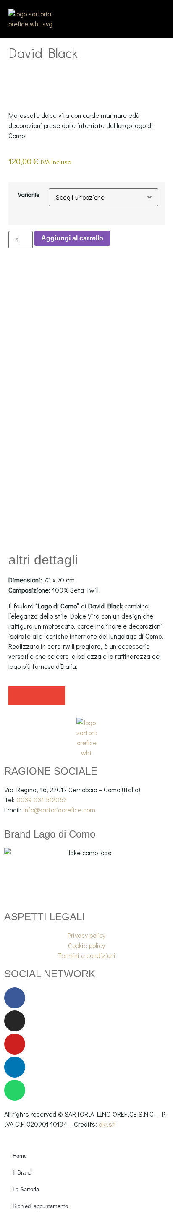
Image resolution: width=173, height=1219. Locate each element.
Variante (28, 195)
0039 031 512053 (41, 799)
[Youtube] (14, 1044)
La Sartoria (26, 1189)
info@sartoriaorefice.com (59, 809)
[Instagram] (14, 1020)
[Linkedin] (14, 1067)
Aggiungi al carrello (72, 238)
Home (20, 1156)
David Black (43, 52)
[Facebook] (14, 997)
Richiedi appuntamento (40, 1206)
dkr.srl (107, 1124)
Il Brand (22, 1172)
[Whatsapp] (14, 1090)
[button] (17, 695)
